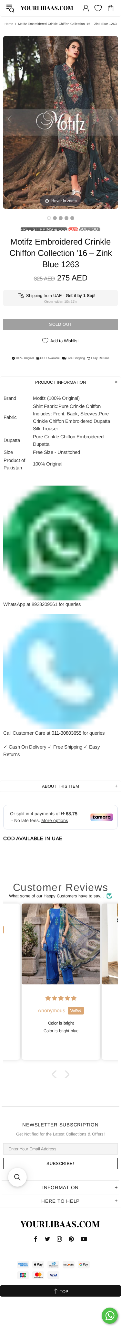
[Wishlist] (98, 8)
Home (9, 24)
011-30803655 (66, 733)
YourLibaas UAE (47, 8)
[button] (55, 1074)
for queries (94, 733)
